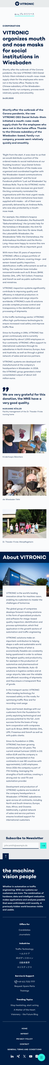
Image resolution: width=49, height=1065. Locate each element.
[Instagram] (37, 1056)
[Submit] (43, 846)
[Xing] (18, 1056)
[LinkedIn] (12, 1056)
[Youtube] (31, 1056)
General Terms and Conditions (24, 1049)
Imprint (25, 1034)
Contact (24, 1044)
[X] (24, 1056)
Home (24, 1028)
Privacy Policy (24, 1039)
